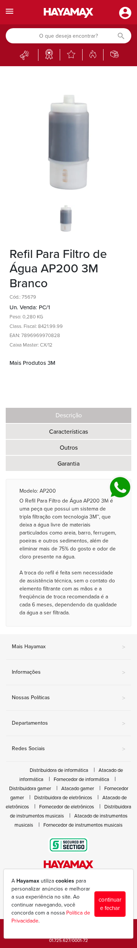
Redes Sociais (68, 749)
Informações (68, 672)
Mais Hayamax (68, 647)
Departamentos (68, 723)
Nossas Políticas (68, 698)
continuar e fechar (110, 904)
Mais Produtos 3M (32, 362)
